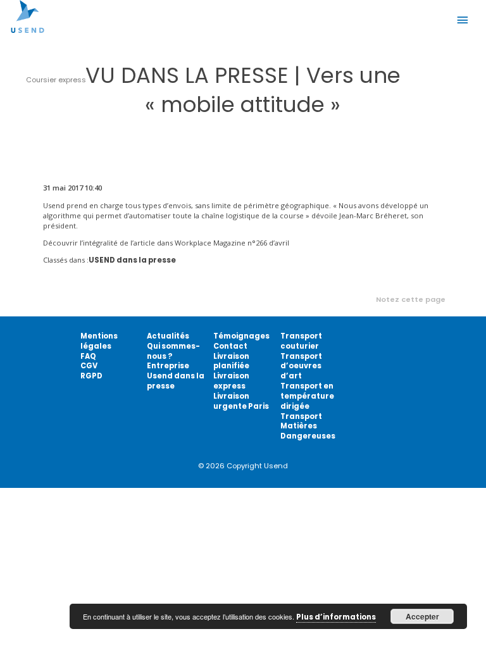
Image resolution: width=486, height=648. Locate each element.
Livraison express (231, 381)
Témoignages (241, 336)
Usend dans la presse (175, 381)
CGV (88, 366)
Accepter (422, 616)
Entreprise (168, 366)
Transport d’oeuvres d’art (301, 366)
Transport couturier (301, 341)
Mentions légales (99, 341)
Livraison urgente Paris (241, 401)
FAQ (88, 356)
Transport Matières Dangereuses (307, 426)
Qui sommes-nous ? (173, 351)
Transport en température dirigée (307, 396)
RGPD (91, 376)
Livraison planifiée (231, 361)
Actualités (168, 336)
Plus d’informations (336, 617)
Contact (230, 346)
